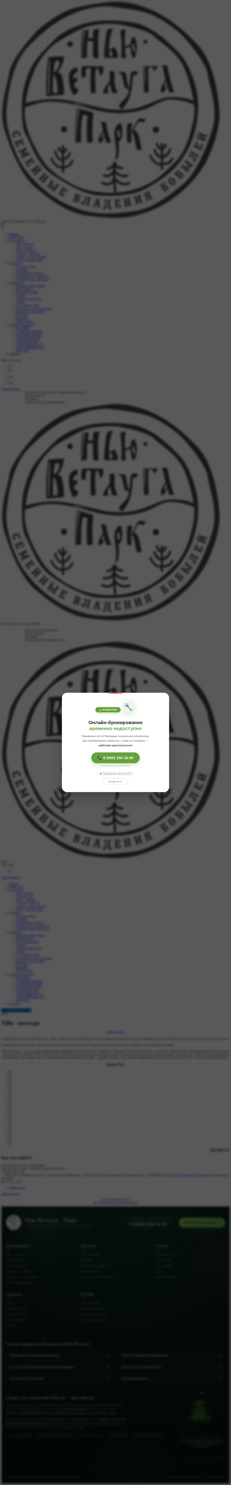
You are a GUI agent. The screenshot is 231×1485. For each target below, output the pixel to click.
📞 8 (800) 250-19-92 (115, 758)
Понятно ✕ (115, 781)
